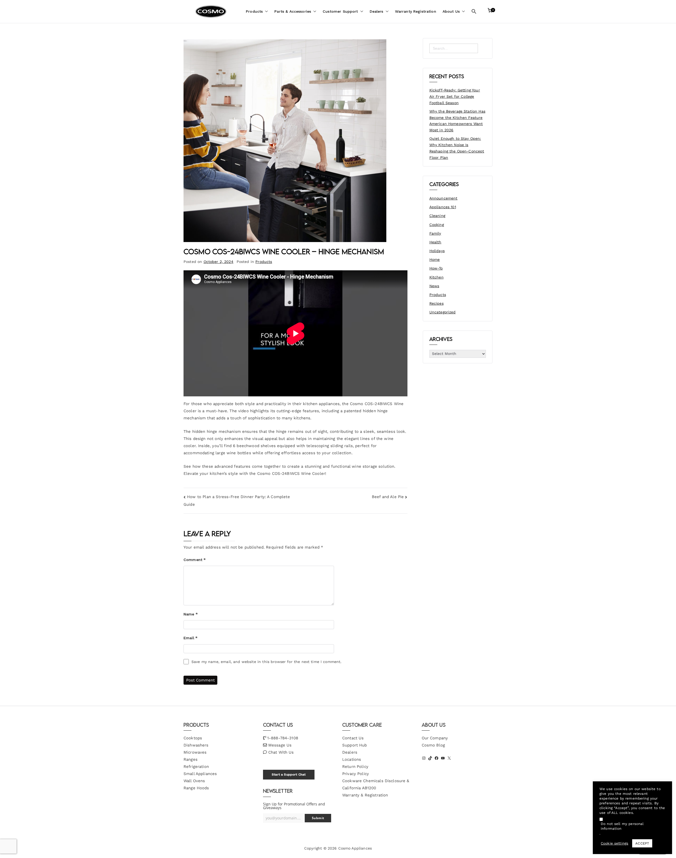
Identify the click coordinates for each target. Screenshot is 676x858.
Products (254, 11)
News (434, 286)
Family (435, 233)
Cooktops (193, 738)
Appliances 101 (442, 207)
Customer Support (340, 11)
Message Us (280, 745)
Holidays (437, 251)
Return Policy (355, 766)
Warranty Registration (415, 11)
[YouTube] (443, 758)
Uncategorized (442, 312)
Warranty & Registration (365, 795)
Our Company (435, 738)
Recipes (436, 303)
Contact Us (353, 738)
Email (191, 638)
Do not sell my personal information (622, 826)
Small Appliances (200, 773)
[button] (265, 11)
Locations (351, 759)
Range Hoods (196, 788)
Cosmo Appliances (355, 848)
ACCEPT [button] (642, 843)
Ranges (191, 759)
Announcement (443, 198)
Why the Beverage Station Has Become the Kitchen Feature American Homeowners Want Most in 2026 (457, 120)
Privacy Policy (355, 773)
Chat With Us (281, 752)
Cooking (436, 224)
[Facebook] (436, 758)
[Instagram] (424, 758)
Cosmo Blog (433, 745)
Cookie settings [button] (614, 843)
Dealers (376, 11)
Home (434, 259)
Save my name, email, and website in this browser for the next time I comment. (266, 662)
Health (435, 242)
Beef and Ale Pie (388, 496)
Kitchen (436, 277)
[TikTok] (430, 758)
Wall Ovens (194, 780)
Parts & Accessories (292, 11)
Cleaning (437, 216)
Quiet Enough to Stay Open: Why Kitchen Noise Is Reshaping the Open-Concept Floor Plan (456, 147)
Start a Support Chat (289, 774)
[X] (449, 758)
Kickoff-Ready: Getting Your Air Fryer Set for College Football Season (454, 96)
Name (191, 614)
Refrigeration (196, 766)
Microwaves (195, 752)
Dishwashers (196, 745)
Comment (195, 560)
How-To (436, 268)
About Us (451, 11)
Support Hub (354, 745)
